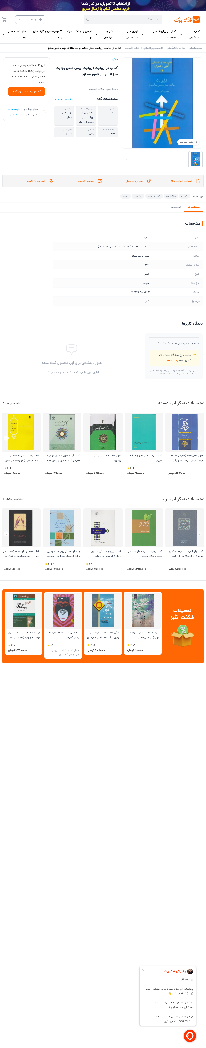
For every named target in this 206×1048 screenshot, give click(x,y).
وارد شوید (172, 361)
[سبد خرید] (4, 19)
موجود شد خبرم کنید (24, 91)
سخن (115, 59)
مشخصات (194, 207)
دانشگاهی (171, 196)
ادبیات (184, 196)
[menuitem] (190, 34)
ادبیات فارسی (154, 196)
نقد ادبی (138, 196)
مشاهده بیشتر (14, 403)
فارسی (125, 196)
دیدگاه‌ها (176, 207)
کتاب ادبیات (96, 89)
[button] (6, 438)
